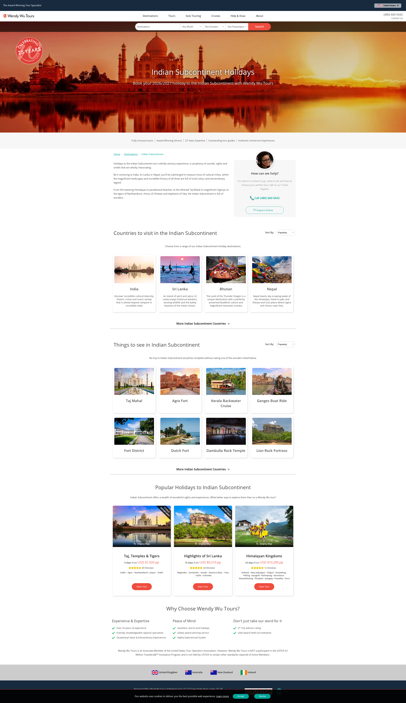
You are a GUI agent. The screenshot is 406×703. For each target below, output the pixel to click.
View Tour (142, 586)
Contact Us (397, 18)
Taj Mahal (134, 400)
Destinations (150, 16)
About (259, 16)
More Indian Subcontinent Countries (201, 323)
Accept (241, 696)
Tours (171, 16)
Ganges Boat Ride (272, 400)
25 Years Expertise (195, 140)
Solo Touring (193, 16)
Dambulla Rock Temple (225, 450)
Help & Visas (238, 16)
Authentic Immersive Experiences (256, 140)
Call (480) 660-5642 (267, 198)
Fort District (134, 450)
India (134, 289)
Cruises (215, 16)
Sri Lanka (180, 289)
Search (259, 26)
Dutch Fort (180, 450)
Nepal (272, 289)
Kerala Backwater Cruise (226, 403)
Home (117, 154)
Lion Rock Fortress (271, 450)
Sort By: (269, 232)
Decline (262, 696)
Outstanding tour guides (221, 140)
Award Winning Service (169, 140)
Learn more (222, 696)
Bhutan (226, 289)
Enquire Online (265, 210)
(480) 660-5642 (393, 14)
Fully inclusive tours (142, 140)
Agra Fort (180, 400)
